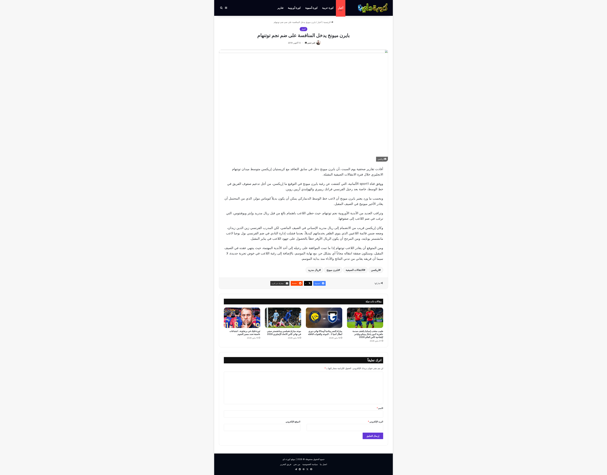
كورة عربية (328, 7)
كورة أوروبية (294, 7)
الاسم (380, 408)
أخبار (340, 7)
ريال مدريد (313, 269)
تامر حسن (311, 43)
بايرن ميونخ (332, 269)
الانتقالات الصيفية (355, 269)
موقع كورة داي (288, 459)
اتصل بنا (323, 464)
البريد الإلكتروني (375, 421)
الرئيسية (327, 22)
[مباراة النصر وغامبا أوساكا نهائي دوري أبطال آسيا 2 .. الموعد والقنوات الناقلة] (324, 318)
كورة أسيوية (311, 7)
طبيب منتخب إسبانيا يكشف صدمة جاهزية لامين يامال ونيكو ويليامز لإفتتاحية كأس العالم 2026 (368, 334)
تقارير (280, 7)
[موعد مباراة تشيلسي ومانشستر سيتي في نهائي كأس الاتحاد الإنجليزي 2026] (283, 318)
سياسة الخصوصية (310, 464)
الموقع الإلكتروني (293, 421)
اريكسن (375, 269)
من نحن (296, 464)
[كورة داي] (373, 8)
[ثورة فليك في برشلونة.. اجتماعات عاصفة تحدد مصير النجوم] (242, 318)
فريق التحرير (285, 464)
